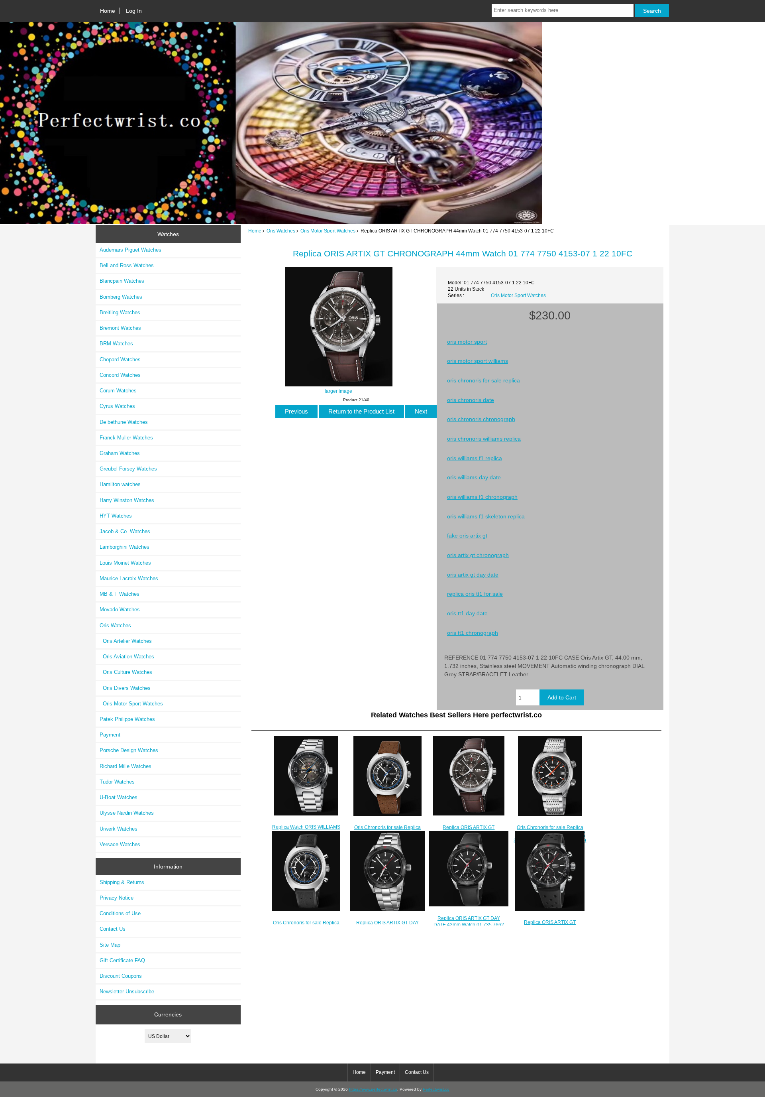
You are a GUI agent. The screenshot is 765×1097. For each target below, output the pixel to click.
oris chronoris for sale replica (483, 380)
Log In (134, 11)
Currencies (168, 1014)
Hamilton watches (120, 484)
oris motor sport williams (477, 361)
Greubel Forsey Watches (128, 469)
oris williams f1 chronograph (482, 497)
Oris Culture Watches (126, 672)
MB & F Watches (119, 594)
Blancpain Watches (122, 281)
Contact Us (113, 929)
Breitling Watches (120, 312)
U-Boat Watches (118, 797)
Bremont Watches (120, 328)
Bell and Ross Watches (127, 265)
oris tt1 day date (467, 613)
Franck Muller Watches (126, 438)
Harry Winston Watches (127, 500)
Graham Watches (120, 453)
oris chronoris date (470, 400)
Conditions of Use (120, 913)
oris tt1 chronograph (472, 633)
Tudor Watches (117, 782)
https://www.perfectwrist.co (373, 1089)
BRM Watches (116, 344)
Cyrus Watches (117, 406)
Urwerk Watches (118, 829)
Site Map (110, 945)
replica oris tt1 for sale (475, 594)
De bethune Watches (124, 422)
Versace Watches (120, 844)
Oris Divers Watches (125, 688)
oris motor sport (467, 342)
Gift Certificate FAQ (122, 960)
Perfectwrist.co (436, 1089)
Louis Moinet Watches (125, 563)
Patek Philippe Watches (127, 719)
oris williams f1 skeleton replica (486, 516)
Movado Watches (120, 610)
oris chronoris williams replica (484, 438)
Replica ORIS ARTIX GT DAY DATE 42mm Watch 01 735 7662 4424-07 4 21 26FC (469, 925)
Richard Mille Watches (125, 766)
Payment (110, 735)
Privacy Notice (116, 898)
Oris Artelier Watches (126, 641)
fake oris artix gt (467, 535)
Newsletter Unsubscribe (127, 992)
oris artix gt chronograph (478, 555)
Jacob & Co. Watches (125, 531)
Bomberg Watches (121, 297)
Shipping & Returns (122, 882)
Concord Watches (120, 375)
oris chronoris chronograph (481, 419)
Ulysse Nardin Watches (127, 813)
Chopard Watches (120, 359)
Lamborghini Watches (124, 547)
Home (107, 11)
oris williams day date (474, 477)
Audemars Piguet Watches (130, 250)
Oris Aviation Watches (127, 657)
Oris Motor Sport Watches (327, 230)
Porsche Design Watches (129, 750)
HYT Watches (116, 516)
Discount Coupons (121, 976)
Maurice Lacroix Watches (129, 578)
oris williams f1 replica (474, 458)
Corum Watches (118, 391)
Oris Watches (281, 230)
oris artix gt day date (472, 574)
